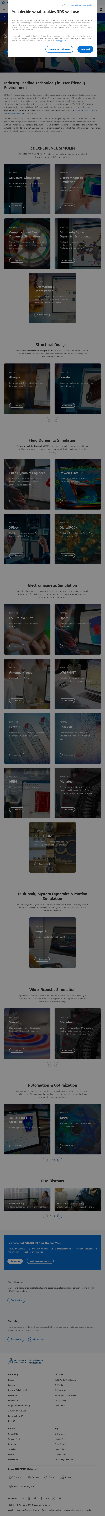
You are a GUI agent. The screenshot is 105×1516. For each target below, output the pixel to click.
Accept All (85, 49)
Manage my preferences (59, 49)
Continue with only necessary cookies (78, 5)
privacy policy (60, 41)
